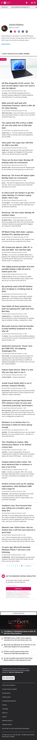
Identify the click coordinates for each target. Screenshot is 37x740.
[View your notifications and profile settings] (26, 2)
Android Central (7, 724)
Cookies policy (6, 697)
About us (5, 713)
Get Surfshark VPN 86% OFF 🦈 (20, 7)
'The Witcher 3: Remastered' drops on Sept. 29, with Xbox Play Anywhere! (20, 632)
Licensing (5, 709)
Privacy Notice (25, 593)
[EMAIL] (27, 32)
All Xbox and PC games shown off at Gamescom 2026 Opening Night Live (16, 652)
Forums (4, 716)
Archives (28, 566)
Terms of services (23, 591)
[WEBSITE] (23, 32)
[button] (35, 3)
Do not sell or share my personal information (15, 728)
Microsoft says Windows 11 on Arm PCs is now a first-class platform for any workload (20, 646)
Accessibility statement (9, 701)
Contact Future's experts (9, 689)
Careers (4, 705)
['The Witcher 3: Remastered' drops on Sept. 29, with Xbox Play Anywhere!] (18, 625)
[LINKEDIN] (19, 32)
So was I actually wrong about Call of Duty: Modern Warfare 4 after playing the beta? (18, 659)
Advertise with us (7, 720)
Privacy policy (6, 693)
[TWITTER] (11, 32)
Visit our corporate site (16, 672)
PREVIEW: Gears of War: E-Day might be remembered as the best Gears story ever (18, 639)
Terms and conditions (8, 685)
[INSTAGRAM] (15, 32)
